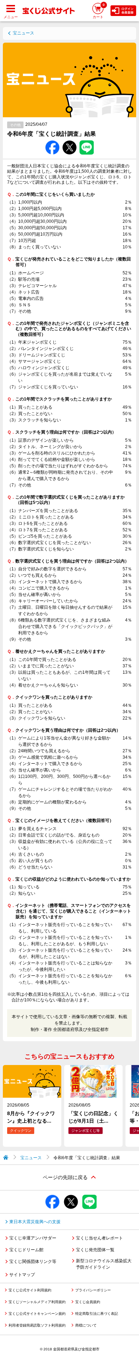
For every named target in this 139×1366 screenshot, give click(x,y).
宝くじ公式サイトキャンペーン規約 (37, 1314)
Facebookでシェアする (52, 140)
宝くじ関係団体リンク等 (32, 1261)
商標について (86, 1325)
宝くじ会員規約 (87, 1302)
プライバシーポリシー (93, 1290)
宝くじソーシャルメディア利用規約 (37, 1302)
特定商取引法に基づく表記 (96, 1314)
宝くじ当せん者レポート (99, 1238)
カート (99, 11)
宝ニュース (23, 33)
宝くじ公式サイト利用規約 (30, 1290)
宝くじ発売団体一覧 (95, 1249)
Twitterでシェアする (69, 140)
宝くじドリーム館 (26, 1249)
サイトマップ (22, 1274)
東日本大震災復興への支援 (35, 1221)
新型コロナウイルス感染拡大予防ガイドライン (104, 1264)
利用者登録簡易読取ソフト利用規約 (37, 1325)
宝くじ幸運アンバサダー (32, 1238)
